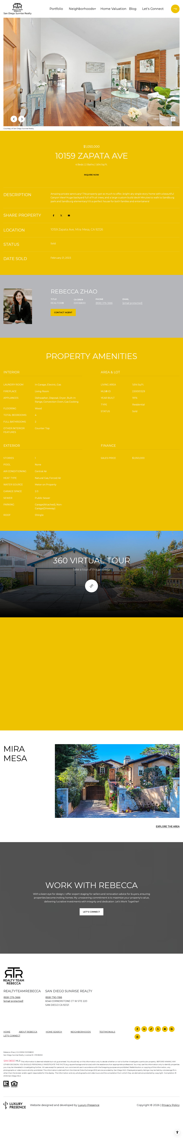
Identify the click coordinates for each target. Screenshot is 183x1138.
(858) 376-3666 (104, 303)
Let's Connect (11, 1036)
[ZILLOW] (137, 1037)
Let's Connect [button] (91, 912)
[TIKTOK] (151, 1029)
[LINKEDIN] (144, 1029)
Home (6, 1032)
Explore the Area (168, 826)
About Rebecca (28, 1032)
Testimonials (107, 1032)
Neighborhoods (81, 9)
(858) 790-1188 (53, 997)
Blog (132, 9)
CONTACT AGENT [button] (63, 312)
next (21, 119)
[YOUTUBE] (165, 1029)
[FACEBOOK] (137, 1029)
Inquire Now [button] (91, 175)
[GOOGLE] (172, 1029)
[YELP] (158, 1029)
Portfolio (56, 9)
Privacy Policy (171, 1105)
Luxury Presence (88, 1105)
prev (14, 119)
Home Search (54, 1032)
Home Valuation (112, 9)
